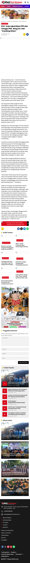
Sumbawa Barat (7, 520)
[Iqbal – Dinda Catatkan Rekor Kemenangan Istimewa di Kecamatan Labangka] (22, 238)
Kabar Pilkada (5, 23)
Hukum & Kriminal (6, 242)
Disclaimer (19, 554)
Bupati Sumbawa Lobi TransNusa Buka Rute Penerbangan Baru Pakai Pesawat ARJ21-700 (17, 390)
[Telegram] (24, 228)
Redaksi (13, 552)
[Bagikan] (27, 34)
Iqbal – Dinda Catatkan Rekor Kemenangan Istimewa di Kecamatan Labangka (22, 245)
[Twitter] (21, 228)
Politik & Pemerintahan (7, 530)
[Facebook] (18, 228)
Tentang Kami (5, 552)
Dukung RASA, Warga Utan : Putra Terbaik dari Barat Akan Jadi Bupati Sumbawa (21, 276)
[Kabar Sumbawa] (12, 2)
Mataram (5, 527)
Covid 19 (5, 525)
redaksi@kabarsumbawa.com (12, 514)
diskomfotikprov (7, 517)
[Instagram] (8, 547)
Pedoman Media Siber (7, 554)
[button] (25, 2)
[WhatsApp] (27, 228)
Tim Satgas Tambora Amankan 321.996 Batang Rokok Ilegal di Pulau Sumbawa (17, 413)
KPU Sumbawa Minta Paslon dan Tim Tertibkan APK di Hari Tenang (7, 282)
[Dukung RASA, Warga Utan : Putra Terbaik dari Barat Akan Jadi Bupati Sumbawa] (22, 270)
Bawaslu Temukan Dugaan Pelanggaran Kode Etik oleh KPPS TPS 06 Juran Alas (7, 247)
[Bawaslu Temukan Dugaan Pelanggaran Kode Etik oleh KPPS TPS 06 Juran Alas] (7, 240)
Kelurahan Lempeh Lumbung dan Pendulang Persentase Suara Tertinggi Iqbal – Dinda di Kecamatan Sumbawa (22, 263)
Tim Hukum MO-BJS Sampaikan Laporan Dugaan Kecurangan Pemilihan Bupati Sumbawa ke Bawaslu (7, 263)
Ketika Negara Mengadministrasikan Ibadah (16, 401)
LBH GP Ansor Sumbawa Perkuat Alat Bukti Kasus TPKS (17, 407)
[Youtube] (11, 547)
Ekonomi (3, 537)
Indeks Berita (5, 556)
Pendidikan (4, 540)
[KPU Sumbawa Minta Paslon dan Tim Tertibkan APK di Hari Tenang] (7, 273)
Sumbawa (5, 522)
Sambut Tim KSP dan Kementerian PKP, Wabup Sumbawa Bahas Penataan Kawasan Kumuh (17, 396)
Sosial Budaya (5, 535)
